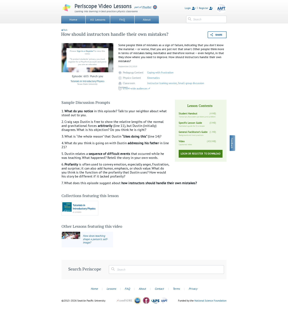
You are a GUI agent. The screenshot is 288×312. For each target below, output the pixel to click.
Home (73, 19)
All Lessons (97, 19)
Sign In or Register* (85, 51)
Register (203, 8)
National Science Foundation (210, 300)
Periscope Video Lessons (103, 6)
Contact (159, 289)
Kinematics (153, 77)
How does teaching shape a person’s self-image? (95, 239)
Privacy (193, 289)
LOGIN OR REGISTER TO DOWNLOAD (200, 153)
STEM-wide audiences (136, 88)
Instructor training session (162, 83)
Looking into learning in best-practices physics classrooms (106, 11)
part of (142, 7)
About (147, 19)
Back (65, 30)
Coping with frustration (160, 72)
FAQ (122, 19)
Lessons (111, 289)
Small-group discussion (191, 83)
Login (188, 8)
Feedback (232, 143)
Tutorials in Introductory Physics (87, 81)
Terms (176, 289)
